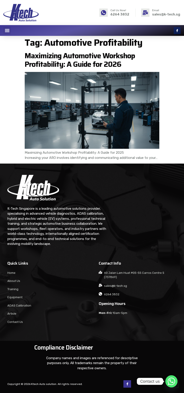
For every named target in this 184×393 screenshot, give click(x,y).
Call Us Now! (118, 10)
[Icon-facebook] (177, 30)
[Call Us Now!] (103, 13)
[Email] (145, 13)
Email (155, 10)
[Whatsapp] (171, 381)
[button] (7, 30)
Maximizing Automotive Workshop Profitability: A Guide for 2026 (80, 60)
